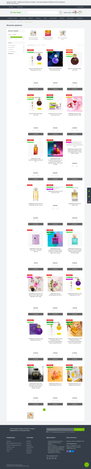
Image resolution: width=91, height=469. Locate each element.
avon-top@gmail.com (71, 443)
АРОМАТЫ (38, 18)
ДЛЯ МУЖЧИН (70, 18)
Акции (8, 451)
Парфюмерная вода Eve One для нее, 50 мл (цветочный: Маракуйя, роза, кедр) (36, 295)
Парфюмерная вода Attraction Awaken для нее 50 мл (36, 160)
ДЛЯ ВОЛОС (29, 451)
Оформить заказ (80, 13)
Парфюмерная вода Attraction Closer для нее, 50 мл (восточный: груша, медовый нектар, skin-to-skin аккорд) (55, 161)
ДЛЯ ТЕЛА (29, 443)
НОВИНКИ (29, 452)
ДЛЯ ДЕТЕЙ (79, 18)
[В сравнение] (42, 52)
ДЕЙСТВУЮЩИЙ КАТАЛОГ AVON (14, 443)
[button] (11, 6)
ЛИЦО (45, 18)
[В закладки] (62, 50)
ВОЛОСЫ (62, 18)
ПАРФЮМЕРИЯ (30, 447)
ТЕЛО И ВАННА (53, 18)
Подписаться (79, 429)
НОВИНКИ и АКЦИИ (12, 18)
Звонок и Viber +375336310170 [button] (75, 441)
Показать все (11, 53)
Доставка (9, 441)
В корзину (35, 89)
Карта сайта (9, 449)
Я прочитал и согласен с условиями (61, 432)
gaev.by (21, 464)
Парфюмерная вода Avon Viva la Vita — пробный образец (36, 250)
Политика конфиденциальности (58, 432)
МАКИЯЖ (30, 18)
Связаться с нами (11, 447)
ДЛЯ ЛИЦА (29, 449)
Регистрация (23, 18)
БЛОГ (9, 21)
